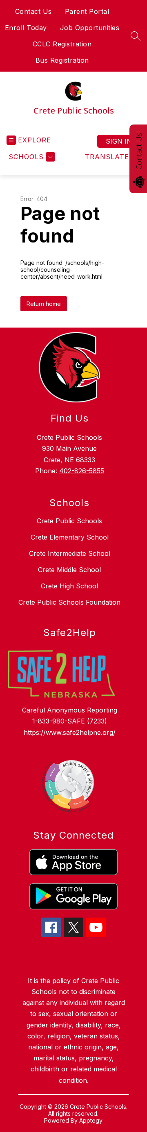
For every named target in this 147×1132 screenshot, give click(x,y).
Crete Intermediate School (69, 553)
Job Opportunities (90, 28)
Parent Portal (87, 11)
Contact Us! (139, 150)
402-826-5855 (81, 471)
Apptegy (90, 1120)
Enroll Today (26, 28)
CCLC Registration (62, 44)
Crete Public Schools (69, 521)
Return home (44, 303)
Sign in (119, 141)
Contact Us (33, 11)
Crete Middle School (69, 570)
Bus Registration (62, 60)
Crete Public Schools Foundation (69, 602)
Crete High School (69, 586)
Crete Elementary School (70, 537)
